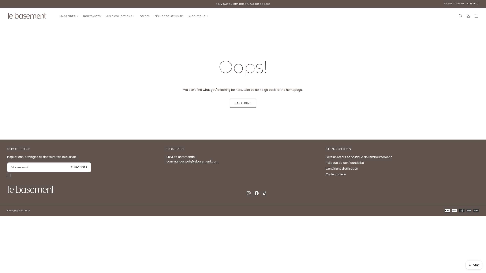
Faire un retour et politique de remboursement (359, 157)
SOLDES (145, 16)
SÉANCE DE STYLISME (169, 16)
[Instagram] (248, 193)
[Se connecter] (468, 16)
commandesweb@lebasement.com (192, 161)
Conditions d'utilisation (342, 169)
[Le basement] (31, 189)
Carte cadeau (336, 174)
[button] (460, 16)
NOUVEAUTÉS (92, 16)
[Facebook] (256, 193)
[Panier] (476, 16)
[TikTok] (264, 193)
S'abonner (79, 167)
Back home (243, 103)
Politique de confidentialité (345, 163)
